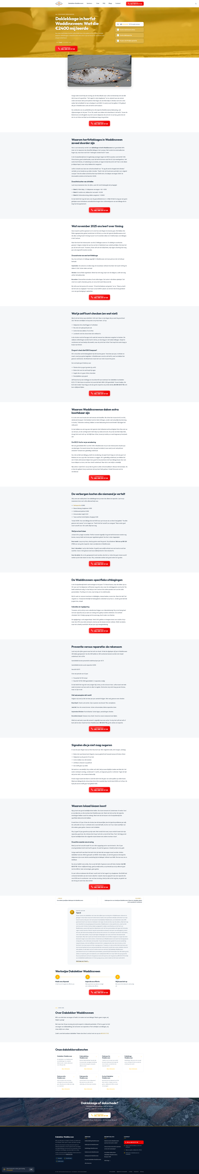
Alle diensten (88, 1163)
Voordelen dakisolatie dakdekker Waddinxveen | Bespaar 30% (110, 1155)
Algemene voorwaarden (122, 1171)
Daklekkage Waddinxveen (66, 14)
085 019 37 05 (105, 1033)
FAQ (104, 3)
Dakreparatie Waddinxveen (91, 1156)
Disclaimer (136, 1171)
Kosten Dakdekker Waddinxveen (93, 1159)
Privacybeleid (112, 1171)
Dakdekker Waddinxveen (75, 3)
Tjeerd (60, 42)
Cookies (130, 1171)
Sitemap (142, 1171)
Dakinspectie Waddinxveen (91, 1144)
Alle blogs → (107, 1160)
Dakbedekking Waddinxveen (92, 1141)
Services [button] (89, 3)
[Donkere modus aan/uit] (195, 3)
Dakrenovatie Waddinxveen (92, 1152)
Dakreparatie (77, 505)
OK (31, 1169)
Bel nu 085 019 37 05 (132, 1142)
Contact (117, 3)
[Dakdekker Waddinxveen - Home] (59, 3)
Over (97, 3)
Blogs (110, 3)
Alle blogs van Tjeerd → (82, 961)
